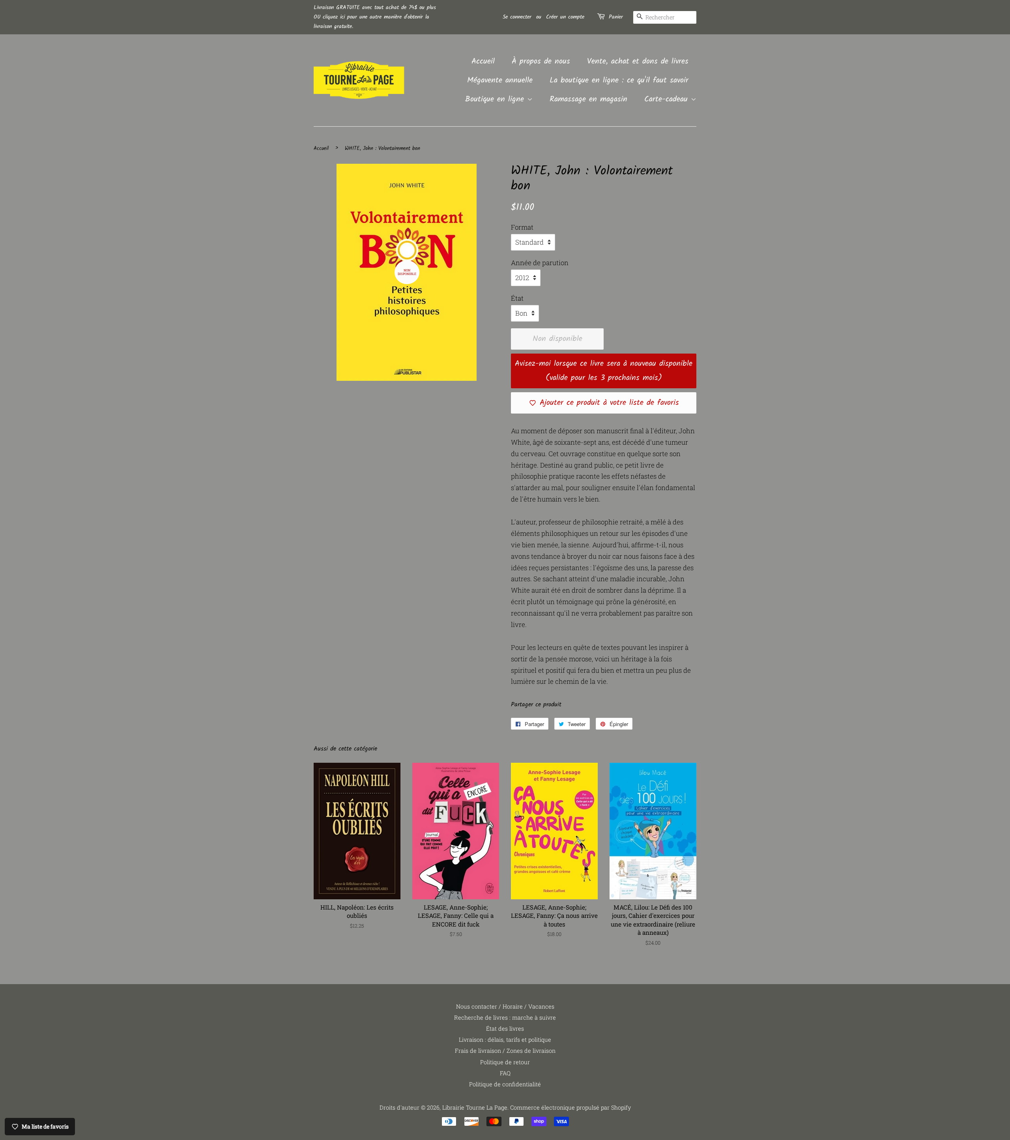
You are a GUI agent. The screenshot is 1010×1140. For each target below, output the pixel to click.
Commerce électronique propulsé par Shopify (570, 1107)
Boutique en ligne (496, 99)
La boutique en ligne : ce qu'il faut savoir (619, 80)
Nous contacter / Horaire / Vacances (505, 1006)
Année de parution (540, 262)
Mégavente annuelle (500, 80)
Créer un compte (565, 17)
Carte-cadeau (667, 99)
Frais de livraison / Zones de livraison (505, 1050)
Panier (616, 17)
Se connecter (517, 17)
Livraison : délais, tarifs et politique (505, 1039)
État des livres (505, 1028)
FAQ (505, 1073)
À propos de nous (541, 61)
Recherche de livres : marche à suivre (505, 1017)
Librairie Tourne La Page (474, 1107)
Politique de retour (505, 1062)
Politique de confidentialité (505, 1084)
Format (522, 227)
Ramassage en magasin (588, 99)
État (517, 298)
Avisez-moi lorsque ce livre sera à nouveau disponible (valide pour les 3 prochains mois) (603, 371)
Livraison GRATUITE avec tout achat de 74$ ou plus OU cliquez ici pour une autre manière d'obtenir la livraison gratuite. (375, 17)
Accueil (483, 61)
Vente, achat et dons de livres (637, 61)
